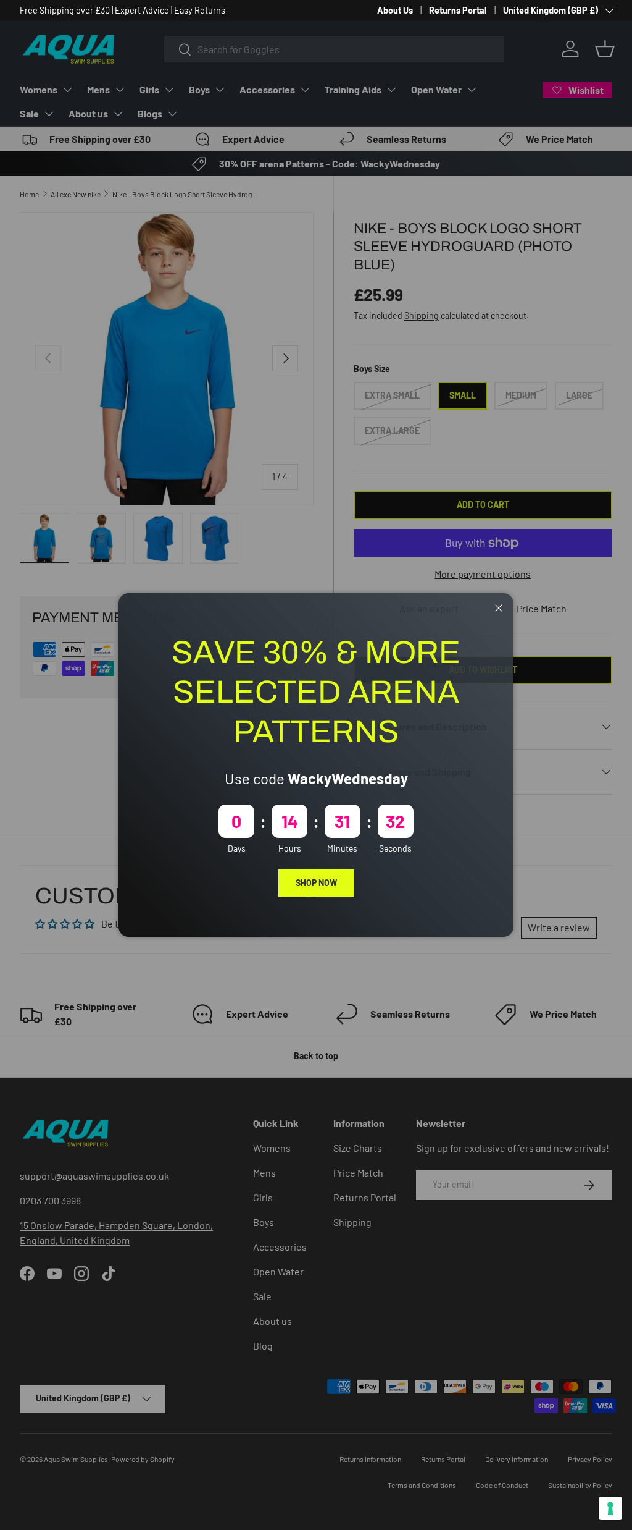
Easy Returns (199, 10)
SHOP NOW (316, 882)
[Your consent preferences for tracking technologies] (610, 1508)
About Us (395, 10)
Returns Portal (458, 10)
